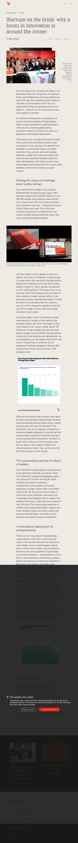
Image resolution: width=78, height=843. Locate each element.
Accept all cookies (49, 709)
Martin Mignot (14, 39)
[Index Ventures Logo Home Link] (8, 3)
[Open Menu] (70, 3)
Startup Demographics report (45, 476)
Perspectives (11, 13)
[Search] (65, 4)
